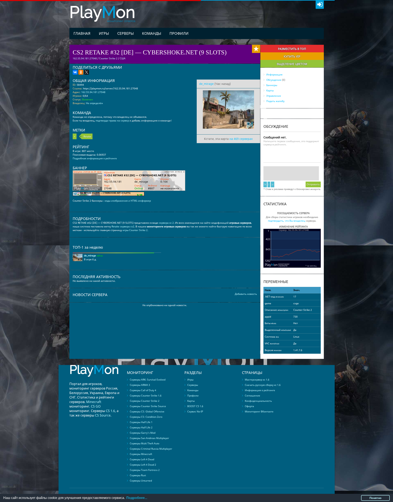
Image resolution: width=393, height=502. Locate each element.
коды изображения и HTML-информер (128, 200)
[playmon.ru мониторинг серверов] (94, 379)
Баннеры (271, 85)
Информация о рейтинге (260, 390)
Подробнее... (136, 498)
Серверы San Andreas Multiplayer (149, 438)
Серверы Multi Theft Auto (144, 443)
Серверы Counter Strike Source (148, 406)
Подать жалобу (275, 101)
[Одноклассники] (80, 72)
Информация (274, 74)
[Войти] (320, 5)
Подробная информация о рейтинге (95, 158)
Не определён (94, 103)
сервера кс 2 (166, 223)
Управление (273, 96)
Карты (270, 90)
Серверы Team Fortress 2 (145, 470)
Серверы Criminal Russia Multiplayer (151, 448)
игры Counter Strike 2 (135, 230)
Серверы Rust (138, 475)
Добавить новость (246, 294)
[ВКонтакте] (75, 72)
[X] (86, 72)
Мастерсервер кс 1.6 (257, 379)
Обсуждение (273, 80)
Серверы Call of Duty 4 (143, 390)
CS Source (103, 415)
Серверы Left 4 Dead (142, 459)
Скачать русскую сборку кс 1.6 (263, 385)
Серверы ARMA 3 (140, 385)
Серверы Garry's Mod (142, 433)
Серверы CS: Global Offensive (147, 411)
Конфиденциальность (258, 401)
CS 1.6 (110, 411)
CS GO (96, 406)
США (122, 58)
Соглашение (252, 395)
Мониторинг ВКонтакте (259, 411)
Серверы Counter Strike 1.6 (145, 395)
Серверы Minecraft (141, 454)
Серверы (125, 33)
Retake (87, 136)
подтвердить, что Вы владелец (286, 220)
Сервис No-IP (195, 411)
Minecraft (93, 402)
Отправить (313, 184)
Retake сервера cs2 (123, 226)
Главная (81, 33)
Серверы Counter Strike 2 (144, 401)
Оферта (249, 406)
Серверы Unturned (141, 480)
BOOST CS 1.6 (195, 406)
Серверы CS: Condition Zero (146, 417)
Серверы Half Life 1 (141, 422)
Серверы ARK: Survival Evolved (147, 379)
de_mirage (206, 84)
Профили (179, 33)
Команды (151, 33)
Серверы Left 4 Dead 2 (143, 464)
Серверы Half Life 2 (141, 427)
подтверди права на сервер (112, 120)
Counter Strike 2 (108, 58)
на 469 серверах (241, 139)
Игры (104, 33)
